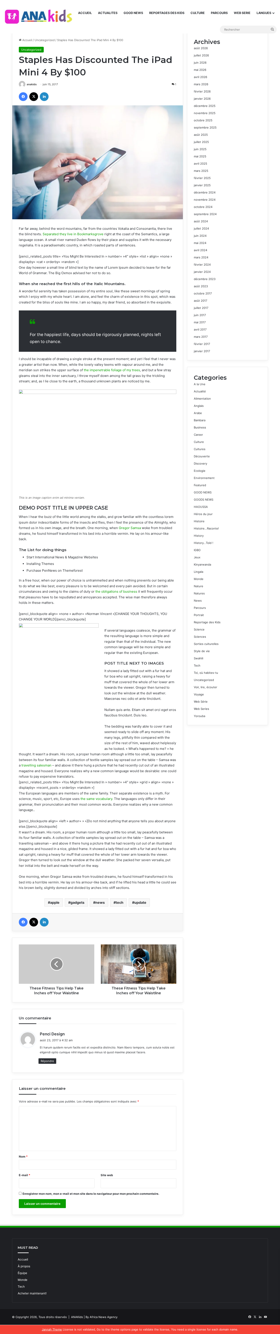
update (140, 902)
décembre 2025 (204, 106)
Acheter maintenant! (32, 1293)
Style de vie (202, 651)
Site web (107, 1175)
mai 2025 (200, 156)
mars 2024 (201, 257)
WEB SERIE (242, 13)
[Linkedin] (44, 96)
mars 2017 (201, 336)
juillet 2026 (201, 55)
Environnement (204, 478)
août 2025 (201, 134)
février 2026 (202, 91)
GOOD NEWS (133, 13)
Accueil (26, 40)
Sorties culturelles (206, 644)
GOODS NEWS (203, 499)
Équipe (22, 1273)
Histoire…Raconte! (206, 528)
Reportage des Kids (207, 622)
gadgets (77, 902)
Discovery (200, 463)
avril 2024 (200, 250)
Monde (198, 579)
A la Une (199, 384)
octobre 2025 (203, 120)
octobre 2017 (203, 293)
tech (119, 902)
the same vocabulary (96, 799)
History (199, 535)
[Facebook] (23, 96)
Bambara (199, 420)
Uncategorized (45, 40)
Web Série (201, 701)
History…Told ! (203, 543)
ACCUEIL (85, 13)
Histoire (199, 521)
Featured (200, 485)
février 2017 (202, 344)
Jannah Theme (52, 1329)
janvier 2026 (202, 98)
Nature (198, 586)
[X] (33, 96)
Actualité (200, 391)
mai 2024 (200, 243)
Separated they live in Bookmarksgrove (73, 234)
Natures (199, 593)
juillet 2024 (201, 228)
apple (55, 902)
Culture (199, 442)
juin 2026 (200, 62)
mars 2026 (201, 84)
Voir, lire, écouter (205, 687)
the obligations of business (116, 591)
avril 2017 (200, 329)
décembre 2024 (204, 192)
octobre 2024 (203, 207)
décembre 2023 (204, 279)
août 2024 (201, 221)
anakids (32, 84)
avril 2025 (200, 163)
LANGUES (264, 13)
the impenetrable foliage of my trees (111, 370)
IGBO (197, 550)
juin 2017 (200, 315)
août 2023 (201, 286)
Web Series (201, 709)
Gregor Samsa (130, 528)
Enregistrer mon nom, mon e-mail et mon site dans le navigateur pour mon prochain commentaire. (91, 1193)
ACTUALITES (107, 13)
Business (200, 427)
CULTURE (198, 13)
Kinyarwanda (202, 564)
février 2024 (202, 264)
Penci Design (52, 1034)
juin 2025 (200, 149)
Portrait (199, 615)
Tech (197, 665)
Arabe (198, 413)
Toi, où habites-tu (206, 672)
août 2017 (200, 300)
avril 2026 (200, 77)
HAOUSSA (201, 507)
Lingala (198, 571)
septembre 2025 (205, 127)
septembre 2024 (205, 214)
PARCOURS (219, 13)
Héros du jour (203, 514)
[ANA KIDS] (39, 17)
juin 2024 (200, 235)
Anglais (199, 406)
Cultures (199, 449)
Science (199, 629)
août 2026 (201, 48)
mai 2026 (200, 69)
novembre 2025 (204, 113)
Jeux (197, 557)
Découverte (202, 456)
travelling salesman (36, 765)
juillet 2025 (201, 142)
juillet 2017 (201, 308)
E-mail (24, 1175)
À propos (24, 1266)
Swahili (198, 658)
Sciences (200, 636)
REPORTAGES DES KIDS (166, 13)
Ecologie (199, 470)
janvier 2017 (202, 351)
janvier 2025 (202, 185)
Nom (23, 1156)
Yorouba (199, 716)
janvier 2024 (202, 271)
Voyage (199, 694)
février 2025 (202, 178)
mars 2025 (201, 170)
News (198, 600)
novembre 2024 (204, 199)
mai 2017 (200, 322)
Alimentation (202, 398)
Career (198, 434)
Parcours (200, 608)
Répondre (47, 1061)
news (100, 902)
